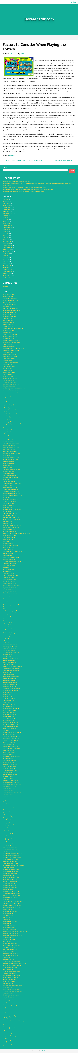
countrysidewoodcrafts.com (12, 340)
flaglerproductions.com (10, 623)
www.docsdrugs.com (9, 886)
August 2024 (6, 230)
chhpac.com (6, 1025)
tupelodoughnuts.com (10, 488)
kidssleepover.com (8, 330)
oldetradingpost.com (9, 408)
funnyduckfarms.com (9, 1001)
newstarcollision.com (9, 505)
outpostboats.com (9, 573)
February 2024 (7, 242)
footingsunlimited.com (10, 882)
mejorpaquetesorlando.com (11, 494)
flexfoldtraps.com (8, 868)
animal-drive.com (8, 804)
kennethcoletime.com (10, 685)
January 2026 (6, 206)
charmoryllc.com (8, 599)
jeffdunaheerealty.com (10, 862)
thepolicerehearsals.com (10, 607)
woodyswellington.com (10, 949)
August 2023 (6, 253)
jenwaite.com (7, 1003)
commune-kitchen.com (10, 637)
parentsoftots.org (8, 824)
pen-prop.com (7, 852)
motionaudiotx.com (9, 1029)
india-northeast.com (9, 436)
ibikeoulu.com (7, 673)
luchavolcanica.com (9, 752)
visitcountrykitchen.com (10, 712)
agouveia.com (7, 1019)
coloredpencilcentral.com (11, 444)
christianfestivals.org (9, 710)
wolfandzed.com (8, 917)
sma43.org (6, 900)
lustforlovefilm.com (9, 641)
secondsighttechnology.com (12, 509)
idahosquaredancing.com (10, 460)
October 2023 (7, 249)
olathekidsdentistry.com (10, 490)
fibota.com (6, 957)
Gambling (12, 156)
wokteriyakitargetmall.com (11, 517)
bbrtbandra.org (7, 360)
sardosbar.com (7, 466)
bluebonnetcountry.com (10, 362)
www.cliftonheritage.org (10, 898)
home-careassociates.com (11, 557)
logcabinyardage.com (9, 830)
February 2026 (7, 204)
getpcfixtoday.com (9, 358)
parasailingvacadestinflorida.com (13, 991)
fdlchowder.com (8, 890)
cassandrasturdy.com (9, 583)
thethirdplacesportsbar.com (11, 945)
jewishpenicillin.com (9, 529)
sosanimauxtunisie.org (9, 372)
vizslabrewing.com (8, 472)
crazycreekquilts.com (9, 629)
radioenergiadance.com (10, 378)
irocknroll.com (7, 456)
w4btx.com (6, 498)
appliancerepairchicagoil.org (12, 342)
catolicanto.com (8, 543)
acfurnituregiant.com (9, 314)
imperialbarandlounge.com (11, 448)
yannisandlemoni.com (9, 476)
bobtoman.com (7, 370)
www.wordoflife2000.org (11, 458)
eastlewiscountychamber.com (12, 611)
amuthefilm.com (8, 639)
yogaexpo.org (7, 555)
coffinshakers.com (8, 675)
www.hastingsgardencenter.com (13, 935)
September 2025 (7, 214)
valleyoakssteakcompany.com (12, 784)
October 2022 (7, 273)
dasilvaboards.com (8, 617)
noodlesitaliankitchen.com (11, 350)
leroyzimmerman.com (9, 1007)
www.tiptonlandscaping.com (12, 905)
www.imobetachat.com (10, 834)
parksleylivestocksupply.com (12, 561)
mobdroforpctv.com (9, 581)
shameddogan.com (9, 822)
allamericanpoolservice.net (11, 527)
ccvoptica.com (7, 909)
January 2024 (6, 244)
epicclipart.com (8, 364)
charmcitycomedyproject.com (12, 667)
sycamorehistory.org (9, 927)
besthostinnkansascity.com (11, 1037)
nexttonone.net (8, 844)
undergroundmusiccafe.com (11, 1041)
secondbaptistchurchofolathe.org (13, 1021)
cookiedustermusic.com (10, 746)
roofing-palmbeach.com (10, 438)
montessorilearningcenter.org (12, 975)
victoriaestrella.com (9, 762)
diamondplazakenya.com (10, 967)
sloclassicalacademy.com (10, 615)
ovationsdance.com (9, 537)
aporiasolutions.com (9, 812)
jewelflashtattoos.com (10, 356)
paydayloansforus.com (10, 334)
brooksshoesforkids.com (10, 808)
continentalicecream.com (11, 627)
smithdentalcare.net (9, 1039)
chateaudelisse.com (9, 386)
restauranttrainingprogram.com (12, 525)
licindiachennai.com (9, 302)
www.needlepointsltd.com (11, 892)
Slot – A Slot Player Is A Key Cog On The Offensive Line (24, 160)
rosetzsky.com (7, 655)
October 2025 (7, 212)
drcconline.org (7, 772)
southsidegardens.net (9, 939)
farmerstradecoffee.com (10, 828)
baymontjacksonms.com (10, 726)
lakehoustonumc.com (9, 840)
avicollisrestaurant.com (10, 770)
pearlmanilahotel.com (9, 366)
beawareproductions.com (11, 669)
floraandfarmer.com (9, 426)
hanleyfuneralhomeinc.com (11, 492)
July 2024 (5, 232)
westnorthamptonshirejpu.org (12, 392)
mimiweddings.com (9, 1035)
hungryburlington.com (9, 687)
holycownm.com (8, 754)
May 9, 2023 (14, 54)
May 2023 (5, 259)
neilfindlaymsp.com (9, 768)
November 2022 (7, 271)
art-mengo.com (7, 697)
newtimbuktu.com (8, 322)
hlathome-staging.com (10, 515)
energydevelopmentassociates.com (14, 424)
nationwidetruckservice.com (12, 756)
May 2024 (5, 236)
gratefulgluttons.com (9, 579)
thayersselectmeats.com (10, 810)
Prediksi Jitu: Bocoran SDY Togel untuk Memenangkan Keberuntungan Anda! (24, 188)
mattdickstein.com (9, 836)
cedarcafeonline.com (9, 312)
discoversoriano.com (9, 591)
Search (5, 167)
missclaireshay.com (8, 295)
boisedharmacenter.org (10, 563)
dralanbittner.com (8, 474)
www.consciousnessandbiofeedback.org (15, 931)
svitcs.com (6, 796)
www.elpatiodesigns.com (11, 953)
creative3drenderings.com (11, 826)
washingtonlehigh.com (10, 911)
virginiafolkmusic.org (9, 535)
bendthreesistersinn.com (10, 740)
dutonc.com (6, 702)
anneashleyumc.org (9, 876)
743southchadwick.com (10, 434)
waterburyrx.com (8, 776)
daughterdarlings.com (9, 304)
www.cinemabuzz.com (10, 921)
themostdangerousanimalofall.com (14, 605)
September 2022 (7, 275)
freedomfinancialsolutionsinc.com (13, 866)
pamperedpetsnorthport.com (12, 484)
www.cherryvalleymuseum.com (12, 404)
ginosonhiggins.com (9, 718)
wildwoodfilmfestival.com (11, 390)
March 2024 (6, 240)
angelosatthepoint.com (10, 780)
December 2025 (7, 208)
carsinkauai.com (8, 987)
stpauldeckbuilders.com (10, 880)
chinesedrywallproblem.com (11, 738)
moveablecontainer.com (10, 400)
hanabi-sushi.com (8, 915)
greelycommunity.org (9, 651)
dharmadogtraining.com (10, 1027)
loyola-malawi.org (8, 569)
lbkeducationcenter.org (10, 545)
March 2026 (6, 202)
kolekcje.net (7, 541)
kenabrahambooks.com (10, 635)
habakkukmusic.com (9, 842)
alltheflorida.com (8, 983)
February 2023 (7, 265)
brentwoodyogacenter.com (11, 904)
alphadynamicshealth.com (11, 995)
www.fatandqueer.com (10, 874)
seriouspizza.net (8, 798)
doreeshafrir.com (8, 665)
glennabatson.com (8, 619)
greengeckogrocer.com (10, 513)
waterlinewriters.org (9, 820)
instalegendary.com (9, 346)
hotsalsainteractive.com (10, 308)
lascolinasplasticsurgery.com (11, 896)
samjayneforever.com (9, 979)
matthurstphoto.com (9, 981)
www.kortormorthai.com (10, 872)
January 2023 (6, 267)
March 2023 (6, 263)
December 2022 (7, 269)
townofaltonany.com (9, 728)
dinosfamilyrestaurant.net (11, 416)
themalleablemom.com (10, 683)
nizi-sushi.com (7, 695)
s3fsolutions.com (8, 428)
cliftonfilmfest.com (9, 446)
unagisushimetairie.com (10, 354)
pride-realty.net (8, 993)
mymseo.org (6, 1023)
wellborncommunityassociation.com (14, 388)
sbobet (73, 2)
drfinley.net (6, 1009)
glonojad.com (7, 657)
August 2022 (6, 277)
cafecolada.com (8, 589)
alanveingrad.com (8, 716)
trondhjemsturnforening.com (12, 965)
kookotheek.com (8, 380)
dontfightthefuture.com (10, 440)
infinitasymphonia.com (10, 645)
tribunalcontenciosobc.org (11, 613)
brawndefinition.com (9, 625)
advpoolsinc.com (8, 778)
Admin (22, 54)
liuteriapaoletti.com (9, 734)
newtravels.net (7, 332)
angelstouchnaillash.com (10, 499)
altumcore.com (7, 802)
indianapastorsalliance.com (11, 782)
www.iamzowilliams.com (10, 933)
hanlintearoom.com (9, 999)
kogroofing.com (8, 374)
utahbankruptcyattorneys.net (12, 454)
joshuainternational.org (10, 848)
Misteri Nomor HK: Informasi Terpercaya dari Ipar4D (17, 182)
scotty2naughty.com (9, 663)
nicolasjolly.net (7, 643)
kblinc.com (6, 480)
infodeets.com (7, 306)
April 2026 (5, 200)
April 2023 (5, 261)
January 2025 (6, 224)
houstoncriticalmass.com (10, 603)
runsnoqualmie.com (9, 884)
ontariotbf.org (7, 344)
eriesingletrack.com (9, 482)
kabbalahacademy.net (9, 501)
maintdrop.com (7, 368)
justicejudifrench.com (9, 679)
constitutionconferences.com (12, 792)
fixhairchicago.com (9, 788)
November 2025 (7, 210)
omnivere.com (7, 318)
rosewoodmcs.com (9, 925)
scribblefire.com (8, 553)
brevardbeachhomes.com (11, 430)
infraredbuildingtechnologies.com (13, 418)
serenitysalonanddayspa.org (11, 310)
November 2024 (7, 228)
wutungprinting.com (9, 720)
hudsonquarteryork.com (10, 955)
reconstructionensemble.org (12, 748)
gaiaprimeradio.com (9, 699)
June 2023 (5, 257)
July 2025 (5, 218)
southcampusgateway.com (11, 384)
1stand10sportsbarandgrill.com (12, 496)
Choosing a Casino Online (63, 160)
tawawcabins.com (8, 462)
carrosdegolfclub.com (9, 422)
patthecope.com (8, 794)
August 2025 (6, 216)
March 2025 (6, 222)
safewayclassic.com (9, 338)
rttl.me (5, 1031)
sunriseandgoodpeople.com (11, 736)
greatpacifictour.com (9, 760)
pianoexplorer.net (8, 937)
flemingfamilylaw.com (9, 1011)
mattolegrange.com (9, 706)
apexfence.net (7, 1045)
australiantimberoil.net (10, 414)
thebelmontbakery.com (10, 336)
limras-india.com (8, 296)
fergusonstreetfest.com (10, 977)
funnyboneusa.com (8, 744)
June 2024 (5, 234)
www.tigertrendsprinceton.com (13, 854)
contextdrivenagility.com (11, 671)
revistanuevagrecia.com (10, 659)
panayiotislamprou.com (10, 382)
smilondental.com (8, 503)
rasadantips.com (8, 320)
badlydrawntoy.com (9, 838)
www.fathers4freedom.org (11, 856)
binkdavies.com (7, 631)
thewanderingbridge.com (11, 681)
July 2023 (5, 255)
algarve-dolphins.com (9, 714)
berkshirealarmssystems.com (11, 470)
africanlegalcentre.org (10, 647)
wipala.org (6, 567)
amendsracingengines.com (11, 870)
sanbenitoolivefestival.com (11, 585)
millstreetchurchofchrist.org (11, 989)
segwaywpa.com (8, 814)
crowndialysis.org (8, 523)
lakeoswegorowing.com (10, 1015)
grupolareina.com (8, 402)
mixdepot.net (7, 923)
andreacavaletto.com (9, 559)
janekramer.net (7, 693)
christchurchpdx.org (9, 633)
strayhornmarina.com (9, 621)
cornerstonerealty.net (10, 929)
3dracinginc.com (8, 601)
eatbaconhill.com (8, 326)
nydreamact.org (8, 352)
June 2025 (5, 220)
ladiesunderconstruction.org (11, 410)
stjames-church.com (9, 661)
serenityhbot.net (8, 846)
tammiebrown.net (8, 701)
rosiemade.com (7, 486)
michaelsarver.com (8, 511)
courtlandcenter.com (9, 766)
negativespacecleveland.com (12, 732)
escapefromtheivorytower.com (13, 432)
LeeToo (44, 1051)
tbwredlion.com (8, 969)
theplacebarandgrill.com (10, 774)
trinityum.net (7, 941)
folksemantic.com (8, 464)
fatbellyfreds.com (8, 951)
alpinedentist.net (8, 376)
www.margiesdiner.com (10, 888)
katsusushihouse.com (9, 649)
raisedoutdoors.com (9, 450)
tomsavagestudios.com (10, 531)
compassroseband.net (9, 800)
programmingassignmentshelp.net (13, 328)
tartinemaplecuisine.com (10, 691)
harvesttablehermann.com (11, 420)
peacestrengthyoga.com (10, 864)
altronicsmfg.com (8, 324)
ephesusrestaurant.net (10, 947)
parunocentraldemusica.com (11, 961)
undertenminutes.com (9, 316)
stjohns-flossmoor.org (9, 742)
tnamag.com (6, 806)
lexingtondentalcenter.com (11, 519)
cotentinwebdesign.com (10, 406)
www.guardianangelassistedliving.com (15, 963)
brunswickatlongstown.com (11, 689)
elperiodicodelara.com (10, 298)
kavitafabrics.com (8, 750)
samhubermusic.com (9, 1043)
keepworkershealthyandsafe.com (13, 348)
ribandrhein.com (8, 539)
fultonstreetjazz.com (9, 396)
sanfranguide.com (8, 597)
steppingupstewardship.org (11, 907)
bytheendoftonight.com (10, 575)
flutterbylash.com (8, 997)
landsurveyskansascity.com (11, 878)
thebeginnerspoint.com (10, 593)
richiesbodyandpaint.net (10, 300)
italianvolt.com (7, 468)
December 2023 (7, 246)
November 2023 (7, 247)
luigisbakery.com (8, 913)
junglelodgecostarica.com (11, 708)
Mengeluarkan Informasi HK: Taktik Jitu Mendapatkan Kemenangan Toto (23, 192)
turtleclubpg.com (8, 758)
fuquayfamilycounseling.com (12, 1017)
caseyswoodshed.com (10, 786)
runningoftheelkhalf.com (10, 860)
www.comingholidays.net (11, 595)
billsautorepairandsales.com (11, 971)
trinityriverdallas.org (9, 547)
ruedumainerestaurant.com (11, 653)
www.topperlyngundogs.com (12, 858)
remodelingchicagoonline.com (12, 902)
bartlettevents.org (9, 398)
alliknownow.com (8, 609)
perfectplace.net (8, 549)
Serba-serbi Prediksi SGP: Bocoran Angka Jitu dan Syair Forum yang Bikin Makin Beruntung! (28, 190)
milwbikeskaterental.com (11, 724)
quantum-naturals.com (10, 973)
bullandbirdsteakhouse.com (11, 894)
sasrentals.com (7, 507)
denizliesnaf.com (8, 790)
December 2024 (7, 226)
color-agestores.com (9, 565)
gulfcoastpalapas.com (9, 816)
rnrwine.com (6, 1013)
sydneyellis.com (8, 521)
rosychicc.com (7, 571)
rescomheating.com (9, 1033)
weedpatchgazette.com (10, 478)
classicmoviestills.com (9, 587)
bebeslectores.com (9, 412)
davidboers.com (8, 832)
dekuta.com (6, 919)
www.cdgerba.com (9, 959)
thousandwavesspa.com (10, 764)
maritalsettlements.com (10, 722)
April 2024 (5, 238)
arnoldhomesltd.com (9, 442)
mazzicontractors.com (10, 943)
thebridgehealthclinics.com (11, 818)
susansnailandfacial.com (10, 850)
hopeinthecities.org (9, 577)
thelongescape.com (9, 704)
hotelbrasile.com (8, 394)
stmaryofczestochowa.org (11, 677)
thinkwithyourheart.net (10, 452)
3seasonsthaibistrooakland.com (12, 551)
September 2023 (7, 251)
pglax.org (6, 730)
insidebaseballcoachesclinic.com (13, 985)
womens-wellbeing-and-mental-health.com (16, 533)
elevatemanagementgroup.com (13, 1005)
